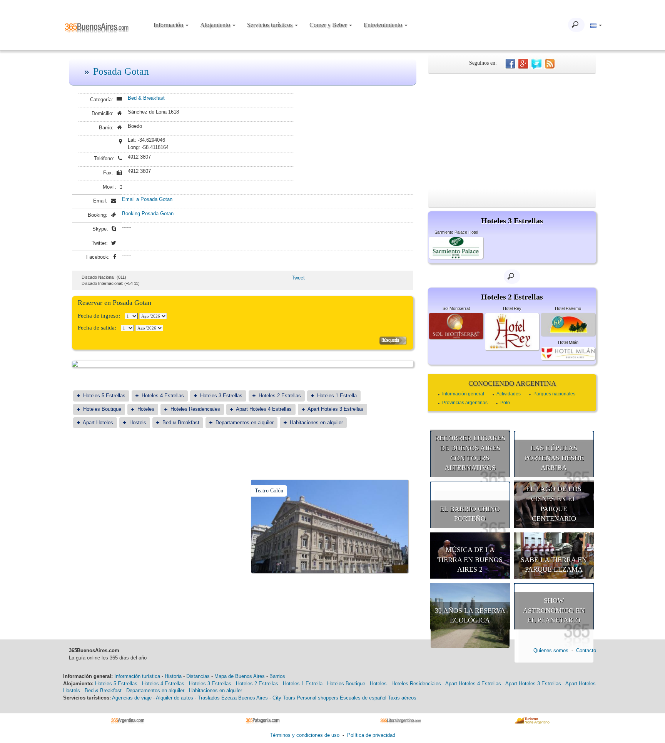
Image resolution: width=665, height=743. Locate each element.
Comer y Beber (328, 25)
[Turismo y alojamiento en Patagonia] (265, 720)
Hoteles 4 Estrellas (163, 395)
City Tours (283, 698)
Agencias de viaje (132, 698)
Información (169, 25)
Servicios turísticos (270, 25)
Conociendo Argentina (512, 383)
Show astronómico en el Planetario (554, 610)
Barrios (277, 676)
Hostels (137, 422)
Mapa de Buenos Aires (239, 676)
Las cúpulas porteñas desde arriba (554, 458)
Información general (463, 394)
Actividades (508, 394)
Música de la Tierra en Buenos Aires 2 (470, 559)
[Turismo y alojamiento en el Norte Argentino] (535, 720)
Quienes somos (550, 650)
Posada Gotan (121, 71)
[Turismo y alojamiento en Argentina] (131, 720)
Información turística (137, 676)
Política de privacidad (371, 735)
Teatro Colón (269, 491)
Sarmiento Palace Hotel (456, 232)
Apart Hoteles (98, 422)
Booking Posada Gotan (148, 213)
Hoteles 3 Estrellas (221, 395)
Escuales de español (363, 698)
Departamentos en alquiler (245, 422)
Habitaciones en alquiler (316, 422)
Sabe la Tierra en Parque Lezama (554, 565)
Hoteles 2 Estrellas (280, 395)
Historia (173, 676)
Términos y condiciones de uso (304, 735)
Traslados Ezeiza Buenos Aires (233, 698)
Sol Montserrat (456, 308)
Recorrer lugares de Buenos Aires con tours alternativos (470, 453)
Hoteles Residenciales (195, 409)
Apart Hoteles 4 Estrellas (264, 409)
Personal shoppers (317, 698)
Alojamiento (216, 25)
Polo (505, 402)
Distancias (198, 676)
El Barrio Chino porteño (470, 514)
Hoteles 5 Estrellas (104, 395)
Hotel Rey (512, 308)
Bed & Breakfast (146, 98)
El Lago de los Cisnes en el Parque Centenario (553, 503)
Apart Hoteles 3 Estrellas (335, 409)
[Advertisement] (512, 131)
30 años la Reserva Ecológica (470, 615)
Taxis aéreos (402, 698)
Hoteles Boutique (102, 409)
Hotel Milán (568, 342)
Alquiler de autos (174, 698)
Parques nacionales (554, 394)
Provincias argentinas (465, 402)
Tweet (298, 278)
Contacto (586, 650)
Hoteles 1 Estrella (337, 395)
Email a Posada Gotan (147, 199)
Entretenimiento (384, 25)
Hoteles (145, 409)
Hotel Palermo (568, 308)
